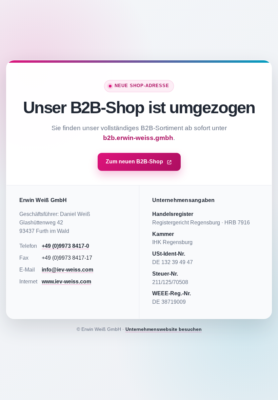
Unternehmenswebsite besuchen (163, 329)
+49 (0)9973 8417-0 (65, 246)
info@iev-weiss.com (67, 270)
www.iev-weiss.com (66, 281)
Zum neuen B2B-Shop (134, 161)
